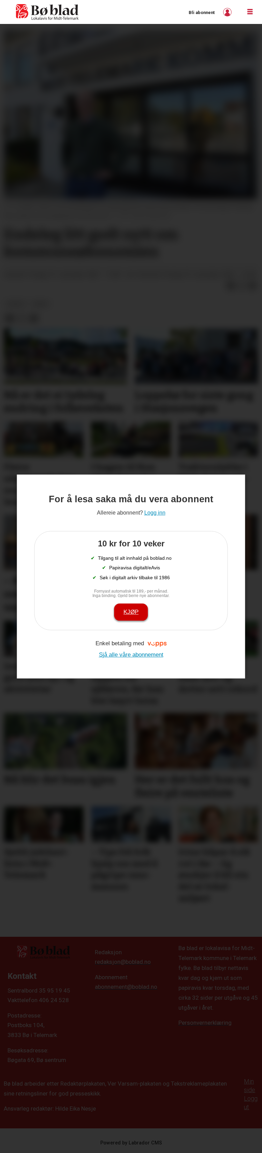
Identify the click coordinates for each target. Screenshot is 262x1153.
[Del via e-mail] (252, 286)
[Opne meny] (250, 12)
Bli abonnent (202, 12)
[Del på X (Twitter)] (241, 286)
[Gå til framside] (47, 12)
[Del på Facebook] (230, 286)
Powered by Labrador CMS (131, 1143)
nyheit (16, 304)
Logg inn (228, 12)
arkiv (40, 304)
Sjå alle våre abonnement (131, 654)
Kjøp (131, 612)
